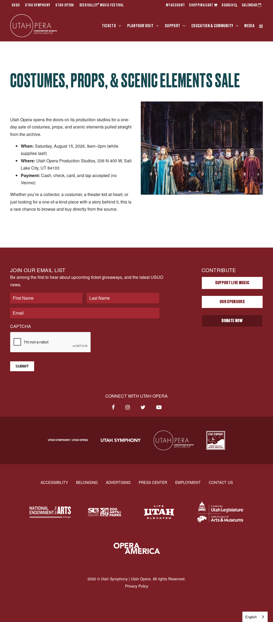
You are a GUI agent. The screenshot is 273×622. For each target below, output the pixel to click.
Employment (188, 482)
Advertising (118, 482)
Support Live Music (232, 283)
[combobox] (255, 617)
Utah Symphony (37, 5)
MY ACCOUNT (175, 5)
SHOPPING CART (201, 5)
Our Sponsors (232, 302)
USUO (16, 5)
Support (172, 26)
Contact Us (221, 482)
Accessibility (54, 482)
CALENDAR (250, 5)
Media (249, 26)
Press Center (153, 482)
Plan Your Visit (140, 26)
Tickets (109, 26)
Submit (22, 366)
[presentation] (50, 342)
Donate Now (232, 321)
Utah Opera (64, 5)
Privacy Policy (136, 586)
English (251, 616)
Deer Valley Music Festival (101, 5)
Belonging (87, 482)
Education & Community (212, 26)
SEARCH (228, 5)
